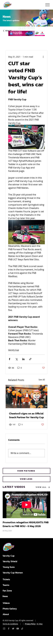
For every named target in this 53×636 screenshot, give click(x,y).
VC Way (40, 624)
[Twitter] (13, 628)
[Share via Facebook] (9, 359)
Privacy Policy (30, 624)
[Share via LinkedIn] (23, 359)
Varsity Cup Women (13, 572)
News (5, 596)
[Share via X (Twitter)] (16, 359)
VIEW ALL (41, 487)
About (6, 614)
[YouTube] (17, 628)
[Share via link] (30, 359)
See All (42, 379)
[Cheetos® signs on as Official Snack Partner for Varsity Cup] (26, 396)
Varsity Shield (10, 561)
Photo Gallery (10, 608)
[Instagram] (4, 628)
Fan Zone (7, 590)
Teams (6, 585)
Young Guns (9, 567)
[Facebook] (8, 628)
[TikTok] (22, 628)
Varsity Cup (13, 350)
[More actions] (43, 56)
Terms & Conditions (10, 624)
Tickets (6, 579)
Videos (6, 603)
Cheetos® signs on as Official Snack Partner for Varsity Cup (26, 415)
